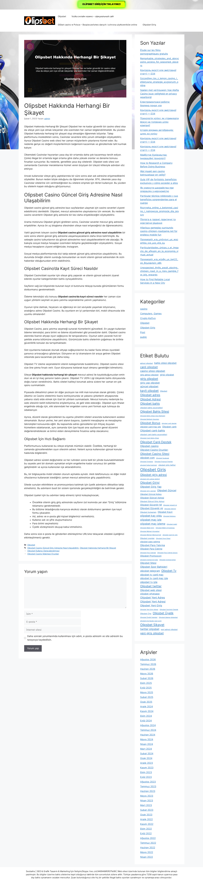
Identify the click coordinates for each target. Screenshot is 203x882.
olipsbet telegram (150, 570)
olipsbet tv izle (148, 582)
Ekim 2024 (146, 716)
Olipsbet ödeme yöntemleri (168, 617)
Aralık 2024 (146, 706)
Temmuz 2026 (148, 664)
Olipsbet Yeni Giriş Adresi (149, 609)
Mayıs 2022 (146, 852)
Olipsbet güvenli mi (170, 505)
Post (142, 332)
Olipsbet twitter (151, 586)
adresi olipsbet (146, 363)
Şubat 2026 (146, 678)
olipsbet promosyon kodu (149, 560)
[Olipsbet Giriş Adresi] (39, 20)
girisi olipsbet (167, 374)
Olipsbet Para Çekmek (148, 553)
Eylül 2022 (146, 833)
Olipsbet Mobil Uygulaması (165, 528)
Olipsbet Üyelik (163, 613)
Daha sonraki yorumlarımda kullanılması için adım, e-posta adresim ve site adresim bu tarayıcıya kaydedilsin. (75, 638)
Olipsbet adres (150, 395)
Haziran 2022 (147, 847)
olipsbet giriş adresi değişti (150, 479)
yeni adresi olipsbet (169, 629)
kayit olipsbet (149, 390)
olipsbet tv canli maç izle (154, 578)
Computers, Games (151, 313)
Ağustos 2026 (148, 659)
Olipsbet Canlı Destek (155, 442)
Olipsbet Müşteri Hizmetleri (150, 531)
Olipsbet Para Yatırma (152, 545)
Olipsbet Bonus (150, 423)
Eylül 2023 (146, 777)
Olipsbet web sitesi (151, 590)
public (143, 337)
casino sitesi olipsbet (152, 370)
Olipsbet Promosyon (150, 555)
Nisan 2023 (146, 800)
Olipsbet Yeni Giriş (151, 605)
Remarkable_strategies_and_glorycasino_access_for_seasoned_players (159, 62)
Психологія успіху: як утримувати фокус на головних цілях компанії (159, 122)
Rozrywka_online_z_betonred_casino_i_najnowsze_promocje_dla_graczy (159, 211)
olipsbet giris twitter (167, 465)
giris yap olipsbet (150, 382)
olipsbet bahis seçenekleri (151, 408)
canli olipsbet (149, 367)
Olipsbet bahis (150, 403)
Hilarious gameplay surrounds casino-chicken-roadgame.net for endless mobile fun (158, 231)
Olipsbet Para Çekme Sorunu (167, 553)
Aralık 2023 (146, 763)
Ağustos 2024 (148, 725)
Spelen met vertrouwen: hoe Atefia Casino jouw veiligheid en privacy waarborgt (159, 94)
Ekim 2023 (146, 772)
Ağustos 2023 (148, 781)
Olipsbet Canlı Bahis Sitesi (149, 438)
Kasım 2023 (146, 767)
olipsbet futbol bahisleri (148, 465)
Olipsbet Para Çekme (151, 548)
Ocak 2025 (146, 701)
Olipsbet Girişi (150, 482)
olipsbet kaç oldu (151, 515)
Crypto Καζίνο (148, 318)
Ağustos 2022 (148, 838)
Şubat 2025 (146, 697)
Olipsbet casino (149, 446)
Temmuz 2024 (148, 730)
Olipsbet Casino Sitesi (154, 453)
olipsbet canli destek (169, 423)
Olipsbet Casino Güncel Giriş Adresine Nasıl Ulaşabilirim (53, 548)
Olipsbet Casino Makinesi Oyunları (43, 554)
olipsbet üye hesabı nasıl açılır (151, 621)
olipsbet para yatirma (150, 541)
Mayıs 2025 (146, 692)
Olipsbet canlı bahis (152, 430)
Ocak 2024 (146, 758)
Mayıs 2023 (146, 795)
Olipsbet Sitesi (148, 562)
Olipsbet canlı (169, 426)
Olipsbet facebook (162, 458)
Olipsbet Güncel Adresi (152, 497)
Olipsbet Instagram (148, 512)
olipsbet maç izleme (152, 523)
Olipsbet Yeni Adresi (153, 601)
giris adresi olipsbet (149, 375)
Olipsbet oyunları (147, 538)
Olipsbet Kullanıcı (169, 516)
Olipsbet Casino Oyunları (154, 449)
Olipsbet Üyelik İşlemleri (148, 617)
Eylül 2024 (146, 720)
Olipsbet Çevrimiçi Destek (169, 609)
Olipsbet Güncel (166, 490)
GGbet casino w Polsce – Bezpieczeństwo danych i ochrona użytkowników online (97, 24)
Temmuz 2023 (148, 786)
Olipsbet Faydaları (146, 462)
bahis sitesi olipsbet (165, 363)
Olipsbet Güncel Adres (151, 494)
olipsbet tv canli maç (152, 574)
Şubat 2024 (146, 753)
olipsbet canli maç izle (150, 427)
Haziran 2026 (147, 669)
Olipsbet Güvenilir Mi (151, 504)
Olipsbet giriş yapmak (148, 491)
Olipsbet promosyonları (167, 560)
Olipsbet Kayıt (165, 512)
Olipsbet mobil (172, 524)
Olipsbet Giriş (149, 24)
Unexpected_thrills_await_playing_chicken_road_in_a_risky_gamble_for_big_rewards (159, 271)
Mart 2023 (146, 805)
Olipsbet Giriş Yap (150, 486)
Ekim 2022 (146, 828)
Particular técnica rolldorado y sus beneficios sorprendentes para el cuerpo (159, 199)
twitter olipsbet (149, 629)
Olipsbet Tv (168, 570)
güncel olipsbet (149, 386)
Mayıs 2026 (146, 673)
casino (143, 309)
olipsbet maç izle (150, 519)
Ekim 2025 (146, 683)
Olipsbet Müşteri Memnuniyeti (150, 535)
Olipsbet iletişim (170, 509)
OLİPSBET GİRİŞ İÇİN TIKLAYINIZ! (101, 4)
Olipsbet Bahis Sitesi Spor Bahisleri (152, 416)
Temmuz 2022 (148, 842)
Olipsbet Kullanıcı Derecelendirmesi (43, 551)
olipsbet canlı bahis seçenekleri (153, 434)
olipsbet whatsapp (150, 593)
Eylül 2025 (146, 687)
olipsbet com (147, 457)
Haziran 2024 (147, 734)
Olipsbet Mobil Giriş (147, 528)
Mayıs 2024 (146, 739)
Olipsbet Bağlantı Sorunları (149, 419)
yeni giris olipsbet (152, 633)
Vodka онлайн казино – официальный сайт (93, 16)
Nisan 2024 (146, 744)
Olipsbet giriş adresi (153, 474)
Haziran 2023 (147, 791)
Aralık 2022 (146, 819)
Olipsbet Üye (145, 614)
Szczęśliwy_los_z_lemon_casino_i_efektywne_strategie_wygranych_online (159, 82)
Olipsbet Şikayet (152, 625)
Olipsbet (62, 16)
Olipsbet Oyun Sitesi (163, 538)
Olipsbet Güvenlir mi (151, 508)
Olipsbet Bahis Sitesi (154, 411)
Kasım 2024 (146, 711)
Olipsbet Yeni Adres (152, 597)
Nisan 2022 (146, 857)
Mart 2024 (146, 748)
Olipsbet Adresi (150, 399)
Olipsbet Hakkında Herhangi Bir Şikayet (98, 548)
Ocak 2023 (146, 814)
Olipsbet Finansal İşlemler (164, 462)
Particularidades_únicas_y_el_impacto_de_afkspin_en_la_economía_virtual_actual (159, 251)
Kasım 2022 (146, 824)
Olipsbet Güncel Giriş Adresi (152, 501)
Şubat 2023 (146, 810)
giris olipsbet (149, 379)
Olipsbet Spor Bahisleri (153, 566)
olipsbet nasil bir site (170, 535)
